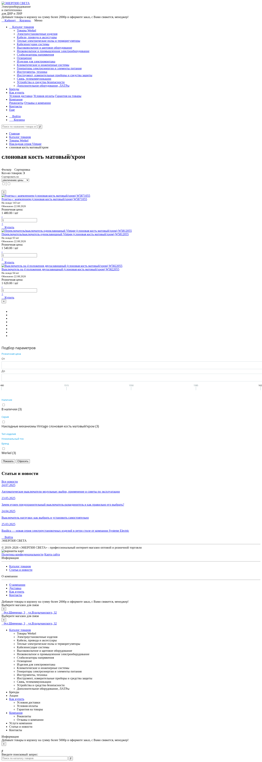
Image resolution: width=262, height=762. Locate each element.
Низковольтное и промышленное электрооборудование (53, 51)
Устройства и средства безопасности (41, 82)
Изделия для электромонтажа (36, 61)
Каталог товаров (23, 27)
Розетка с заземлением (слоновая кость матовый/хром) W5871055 (44, 199)
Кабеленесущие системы (33, 44)
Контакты (15, 106)
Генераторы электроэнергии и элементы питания (49, 68)
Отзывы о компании (37, 103)
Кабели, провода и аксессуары (37, 37)
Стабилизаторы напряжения (35, 54)
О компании (17, 584)
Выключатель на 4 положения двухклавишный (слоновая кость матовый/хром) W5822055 (60, 269)
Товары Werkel (26, 30)
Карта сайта (52, 554)
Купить (9, 227)
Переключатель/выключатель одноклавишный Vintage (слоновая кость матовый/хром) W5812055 (65, 234)
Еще (12, 109)
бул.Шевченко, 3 (14, 612)
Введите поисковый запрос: (20, 754)
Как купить (16, 92)
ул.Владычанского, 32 (42, 612)
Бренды (14, 89)
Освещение (24, 58)
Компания (15, 99)
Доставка (15, 588)
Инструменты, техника (32, 71)
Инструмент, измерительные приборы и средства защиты (54, 75)
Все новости (10, 481)
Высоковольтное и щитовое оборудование (44, 47)
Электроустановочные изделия (37, 33)
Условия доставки (21, 96)
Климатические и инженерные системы (43, 65)
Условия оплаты (43, 96)
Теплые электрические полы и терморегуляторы (48, 40)
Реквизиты (16, 103)
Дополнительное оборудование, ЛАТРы (43, 85)
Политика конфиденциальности (23, 554)
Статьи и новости (20, 569)
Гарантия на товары (68, 96)
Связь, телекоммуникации (34, 78)
